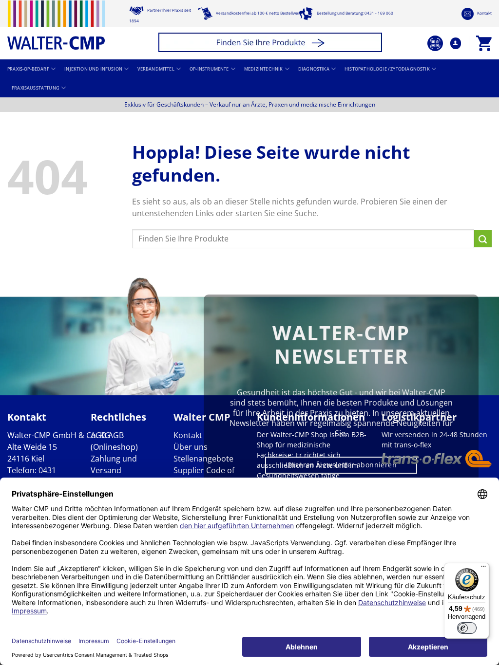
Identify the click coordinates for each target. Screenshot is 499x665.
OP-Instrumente (209, 69)
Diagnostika (313, 69)
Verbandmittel (155, 69)
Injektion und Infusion (93, 69)
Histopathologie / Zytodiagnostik (387, 69)
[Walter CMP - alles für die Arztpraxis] (56, 25)
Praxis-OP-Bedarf (28, 69)
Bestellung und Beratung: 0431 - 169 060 (354, 13)
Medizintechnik (263, 69)
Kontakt (484, 13)
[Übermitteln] (483, 238)
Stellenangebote (203, 458)
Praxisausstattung (35, 88)
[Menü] (483, 568)
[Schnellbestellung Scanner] (435, 43)
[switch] (467, 628)
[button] (271, 44)
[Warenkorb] (484, 43)
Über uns (190, 447)
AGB (98, 435)
